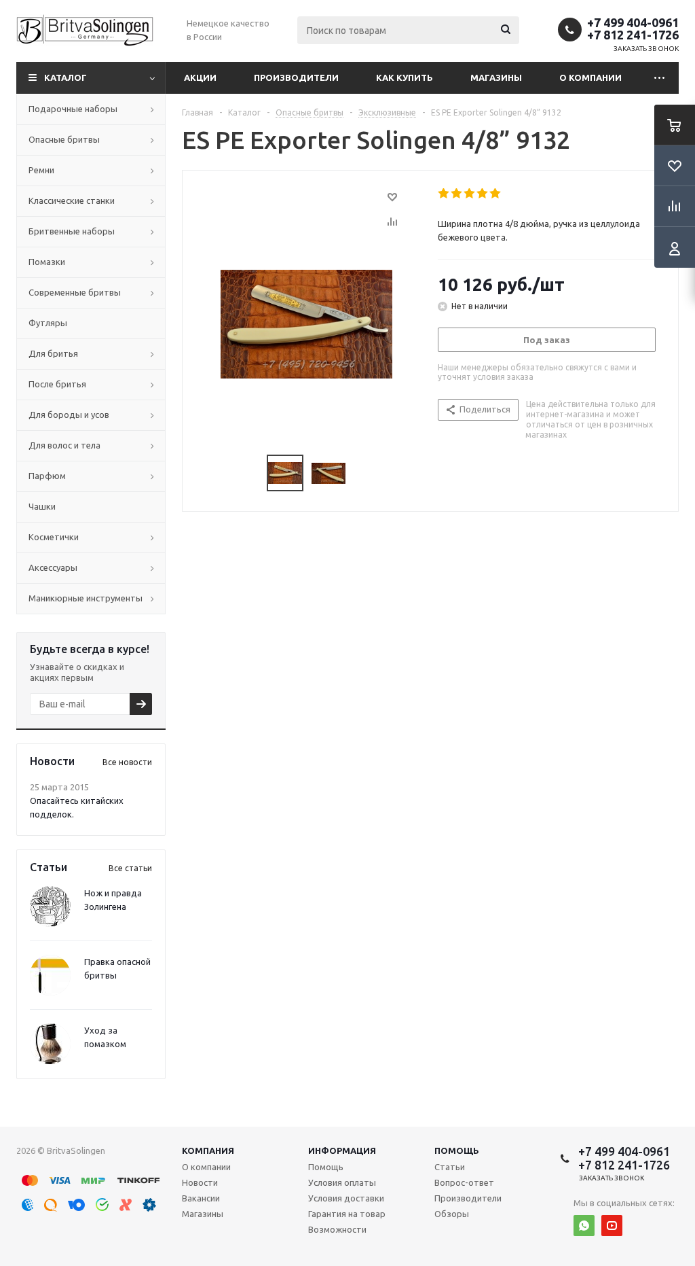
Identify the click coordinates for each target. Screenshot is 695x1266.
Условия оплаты (342, 1182)
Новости (200, 1182)
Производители (296, 77)
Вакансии (201, 1198)
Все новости (127, 762)
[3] (470, 193)
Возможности (337, 1229)
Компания (208, 1150)
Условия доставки (346, 1198)
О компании (590, 77)
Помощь (456, 1150)
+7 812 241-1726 (633, 35)
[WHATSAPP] (584, 1225)
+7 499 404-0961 (633, 22)
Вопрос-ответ (464, 1182)
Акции (200, 77)
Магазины (496, 77)
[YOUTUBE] (611, 1225)
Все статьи (130, 868)
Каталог (65, 77)
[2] (457, 193)
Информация (342, 1150)
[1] (444, 193)
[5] (495, 193)
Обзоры (451, 1213)
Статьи (449, 1167)
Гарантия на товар (347, 1213)
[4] (482, 193)
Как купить (404, 77)
